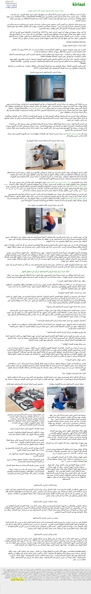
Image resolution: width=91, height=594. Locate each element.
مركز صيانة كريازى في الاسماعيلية (59, 182)
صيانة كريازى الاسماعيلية (37, 108)
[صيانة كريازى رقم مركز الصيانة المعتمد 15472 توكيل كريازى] (79, 4)
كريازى (79, 559)
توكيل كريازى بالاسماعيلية (72, 134)
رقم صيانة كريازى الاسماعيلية (75, 198)
